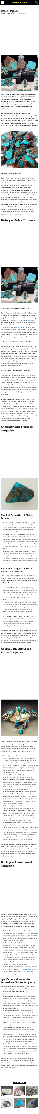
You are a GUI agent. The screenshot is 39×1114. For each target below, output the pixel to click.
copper (33, 101)
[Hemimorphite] (19, 1102)
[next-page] (21, 1111)
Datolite (2, 1095)
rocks (36, 933)
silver (32, 349)
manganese (27, 969)
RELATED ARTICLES (19, 1083)
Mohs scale (30, 553)
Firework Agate (29, 1095)
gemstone (4, 411)
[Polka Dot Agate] (19, 1090)
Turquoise (4, 94)
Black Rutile (3, 1107)
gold (26, 349)
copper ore (18, 365)
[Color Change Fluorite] (32, 1102)
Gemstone (8, 7)
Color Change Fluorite (31, 1107)
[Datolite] (7, 1090)
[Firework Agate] (32, 1090)
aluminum (7, 104)
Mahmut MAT (6, 14)
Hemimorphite (17, 1107)
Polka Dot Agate (17, 1095)
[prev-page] (18, 1111)
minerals (16, 327)
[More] (35, 1077)
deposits (31, 320)
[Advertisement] (19, 36)
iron (27, 197)
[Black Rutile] (7, 1102)
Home (2, 7)
